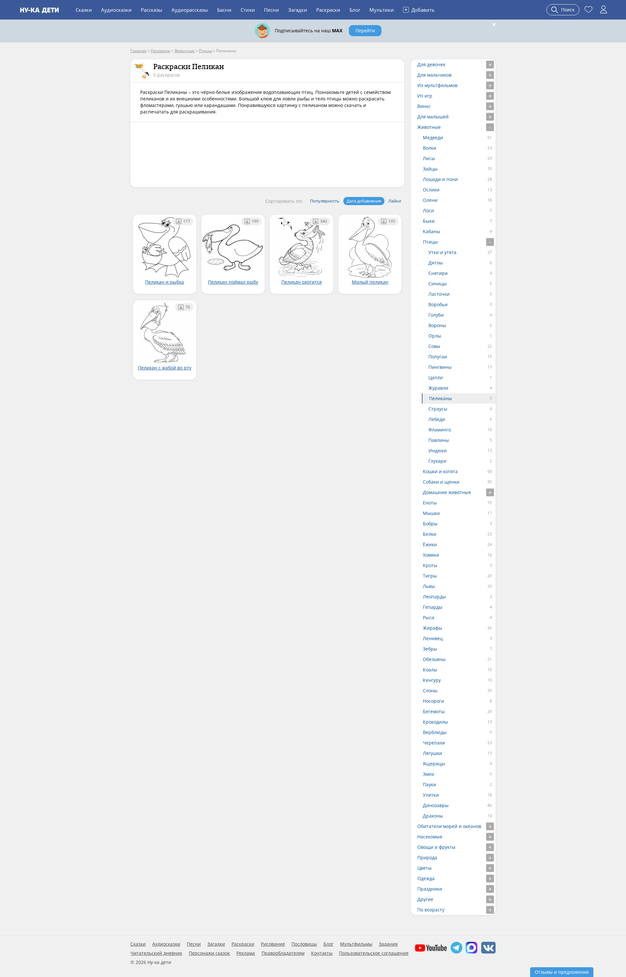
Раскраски (328, 10)
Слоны (430, 690)
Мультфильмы (356, 944)
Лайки (394, 201)
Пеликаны (440, 398)
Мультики (381, 10)
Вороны (437, 325)
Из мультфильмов (437, 85)
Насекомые (429, 837)
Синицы (437, 283)
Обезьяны (434, 659)
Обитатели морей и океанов (449, 826)
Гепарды (432, 607)
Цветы (424, 868)
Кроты (430, 565)
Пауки (429, 784)
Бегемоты (434, 711)
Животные (429, 127)
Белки (429, 534)
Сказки (84, 10)
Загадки (297, 10)
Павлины (438, 440)
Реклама (245, 953)
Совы (434, 346)
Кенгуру (432, 680)
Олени (430, 200)
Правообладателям (283, 953)
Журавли (438, 388)
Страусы (437, 409)
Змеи (428, 774)
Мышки (431, 513)
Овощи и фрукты (436, 847)
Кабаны (431, 231)
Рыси (428, 617)
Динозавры (436, 805)
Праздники (429, 889)
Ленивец (433, 638)
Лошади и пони (440, 179)
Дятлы (435, 263)
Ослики (431, 190)
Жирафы (432, 628)
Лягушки (432, 753)
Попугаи (437, 356)
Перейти (365, 30)
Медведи (433, 137)
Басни (224, 10)
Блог (355, 10)
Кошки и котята (440, 471)
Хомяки (431, 555)
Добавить (419, 9)
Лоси (428, 210)
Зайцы (430, 169)
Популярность (324, 201)
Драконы (433, 816)
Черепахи (434, 743)
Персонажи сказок (209, 953)
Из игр (424, 96)
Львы (429, 586)
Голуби (436, 315)
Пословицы (304, 944)
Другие (425, 899)
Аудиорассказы (189, 10)
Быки (429, 221)
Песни (271, 10)
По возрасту (430, 910)
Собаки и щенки (441, 482)
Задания (388, 944)
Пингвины (440, 367)
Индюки (437, 450)
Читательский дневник (156, 953)
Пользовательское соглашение (374, 953)
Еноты (430, 503)
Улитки (431, 795)
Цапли (435, 377)
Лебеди (436, 419)
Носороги (433, 701)
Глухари (437, 461)
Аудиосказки (116, 10)
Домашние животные (447, 492)
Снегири (438, 273)
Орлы (434, 336)
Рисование (273, 944)
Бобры (430, 523)
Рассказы (151, 10)
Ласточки (439, 294)
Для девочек (431, 64)
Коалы (430, 670)
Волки (429, 148)
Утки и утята (442, 252)
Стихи (248, 10)
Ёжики (430, 544)
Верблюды (435, 732)
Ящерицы (434, 763)
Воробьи (438, 304)
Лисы (429, 158)
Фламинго (439, 430)
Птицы (430, 242)
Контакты (322, 953)
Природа (427, 857)
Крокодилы (435, 722)
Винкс (424, 106)
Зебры (430, 649)
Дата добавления (364, 201)
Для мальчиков (434, 75)
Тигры (430, 576)
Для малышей (433, 116)
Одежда (426, 878)
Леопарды (434, 597)
